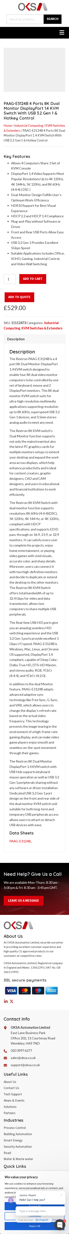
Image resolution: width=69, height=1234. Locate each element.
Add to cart (33, 278)
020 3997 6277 (21, 1050)
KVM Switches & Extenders (42, 328)
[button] (6, 1001)
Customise (34, 1216)
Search (53, 19)
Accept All (34, 1206)
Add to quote (19, 297)
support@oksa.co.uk (25, 1065)
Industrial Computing (28, 125)
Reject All (34, 1226)
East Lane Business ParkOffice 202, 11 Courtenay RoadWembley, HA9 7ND (33, 1038)
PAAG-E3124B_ (20, 841)
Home (8, 125)
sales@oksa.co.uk (23, 1058)
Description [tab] (16, 339)
